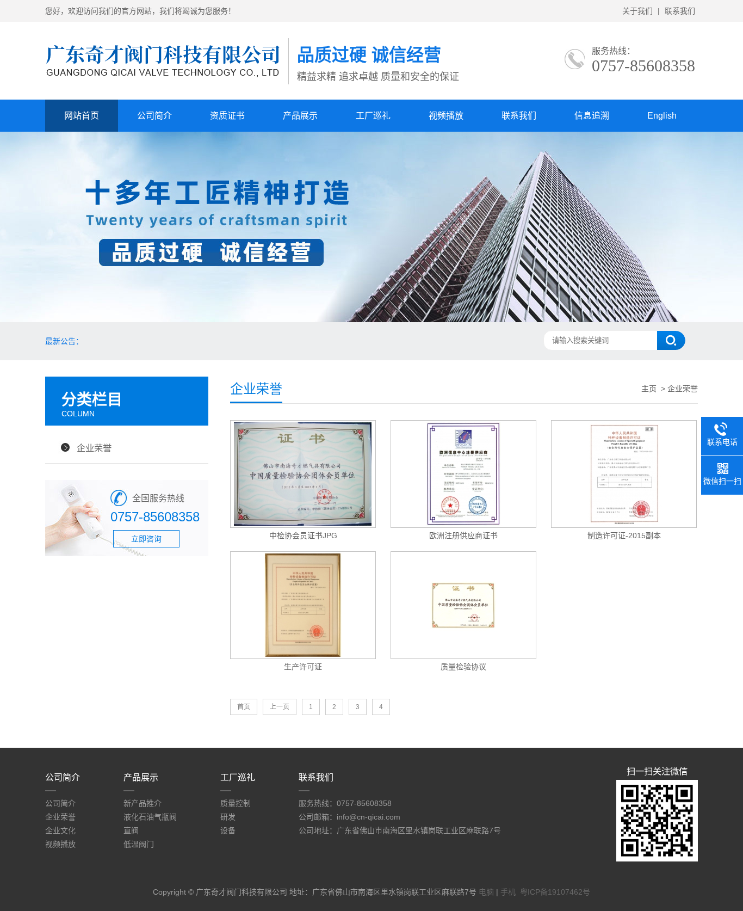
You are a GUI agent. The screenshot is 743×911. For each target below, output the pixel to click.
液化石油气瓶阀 (150, 816)
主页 (649, 388)
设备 (228, 830)
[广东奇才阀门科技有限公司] (166, 84)
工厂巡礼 (373, 115)
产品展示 (300, 115)
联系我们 (680, 11)
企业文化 (60, 830)
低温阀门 (138, 844)
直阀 (131, 830)
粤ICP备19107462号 (555, 892)
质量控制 (235, 803)
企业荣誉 (94, 448)
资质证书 (227, 115)
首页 (243, 707)
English (662, 115)
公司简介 (154, 115)
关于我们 (637, 11)
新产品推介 (142, 803)
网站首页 (81, 115)
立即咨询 (146, 538)
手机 (508, 892)
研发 (228, 816)
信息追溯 (591, 115)
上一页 (279, 707)
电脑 (486, 892)
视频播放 (446, 115)
